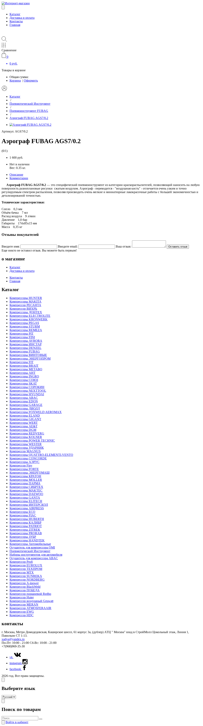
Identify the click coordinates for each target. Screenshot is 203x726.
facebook (16, 669)
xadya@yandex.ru (13, 639)
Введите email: (68, 246)
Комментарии (19, 178)
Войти (17, 722)
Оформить (31, 80)
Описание (16, 174)
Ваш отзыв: (123, 246)
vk (11, 657)
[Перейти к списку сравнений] (4, 46)
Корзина (15, 80)
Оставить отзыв (177, 246)
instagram (16, 663)
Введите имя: (11, 246)
